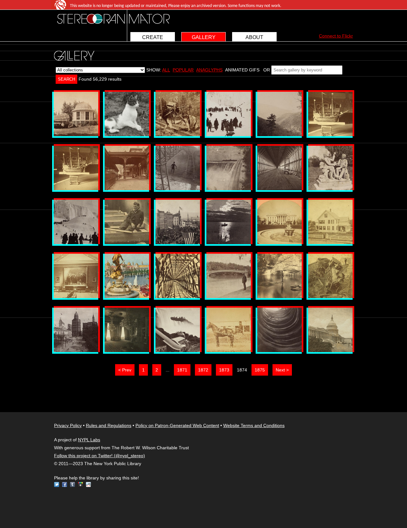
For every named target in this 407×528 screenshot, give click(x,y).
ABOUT (254, 37)
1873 (224, 369)
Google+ (80, 484)
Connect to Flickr (336, 35)
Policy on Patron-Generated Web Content (177, 425)
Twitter (56, 484)
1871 (182, 369)
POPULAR (183, 69)
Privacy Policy (68, 425)
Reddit (88, 484)
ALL (166, 69)
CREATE (152, 37)
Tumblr (72, 484)
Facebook (64, 484)
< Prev (124, 369)
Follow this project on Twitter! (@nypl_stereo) (99, 455)
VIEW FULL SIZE (76, 114)
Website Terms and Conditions (254, 425)
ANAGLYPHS (209, 69)
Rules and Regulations (108, 425)
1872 (203, 369)
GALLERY (204, 37)
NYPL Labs (89, 439)
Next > (282, 369)
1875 (260, 369)
